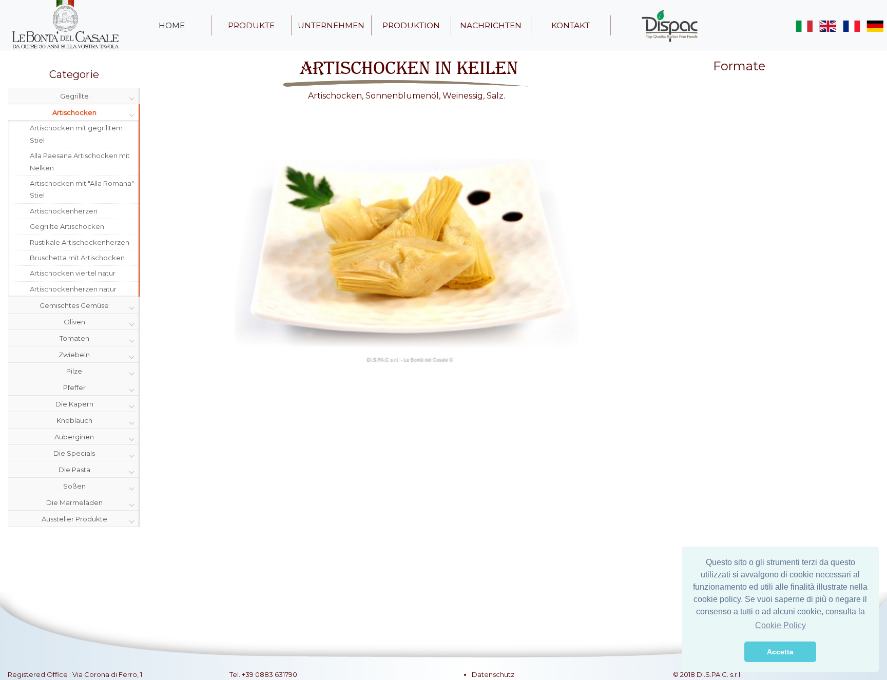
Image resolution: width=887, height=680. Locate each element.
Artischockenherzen (64, 211)
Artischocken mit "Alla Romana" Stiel (82, 189)
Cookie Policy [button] (780, 625)
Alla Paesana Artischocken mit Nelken (80, 161)
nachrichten (491, 25)
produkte (251, 25)
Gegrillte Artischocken (67, 226)
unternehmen (331, 25)
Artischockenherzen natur (73, 289)
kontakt (570, 25)
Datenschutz (493, 674)
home (172, 25)
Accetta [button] (780, 652)
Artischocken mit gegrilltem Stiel (76, 134)
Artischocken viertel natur (72, 273)
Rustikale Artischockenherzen (79, 242)
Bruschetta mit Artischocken (77, 258)
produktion (411, 25)
